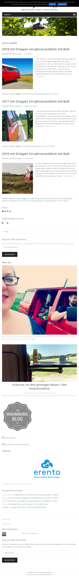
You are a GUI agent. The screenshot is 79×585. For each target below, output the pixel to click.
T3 (52, 94)
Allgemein (12, 94)
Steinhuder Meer (50, 201)
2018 (22, 94)
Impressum (6, 516)
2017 (22, 146)
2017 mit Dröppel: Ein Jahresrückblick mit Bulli (36, 101)
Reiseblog (42, 94)
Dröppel (18, 198)
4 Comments (28, 158)
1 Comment (28, 54)
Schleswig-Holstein (38, 201)
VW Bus (55, 94)
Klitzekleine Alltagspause (30, 530)
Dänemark (47, 198)
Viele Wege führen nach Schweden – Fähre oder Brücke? (28, 501)
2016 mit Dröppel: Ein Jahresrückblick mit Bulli (36, 154)
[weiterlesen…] (40, 76)
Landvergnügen (67, 198)
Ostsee (19, 201)
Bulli (26, 94)
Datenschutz (6, 521)
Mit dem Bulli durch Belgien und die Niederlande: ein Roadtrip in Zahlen (34, 495)
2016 (29, 198)
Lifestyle (28, 571)
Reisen (48, 94)
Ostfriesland (13, 201)
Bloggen (37, 198)
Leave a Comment (30, 106)
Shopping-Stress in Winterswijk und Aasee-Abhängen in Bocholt (36, 491)
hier (33, 339)
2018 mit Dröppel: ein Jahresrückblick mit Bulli (36, 49)
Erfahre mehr (62, 4)
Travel (61, 201)
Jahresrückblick (33, 94)
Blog (26, 146)
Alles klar (52, 4)
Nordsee (5, 201)
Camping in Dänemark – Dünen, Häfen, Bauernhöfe (28, 504)
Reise (24, 201)
